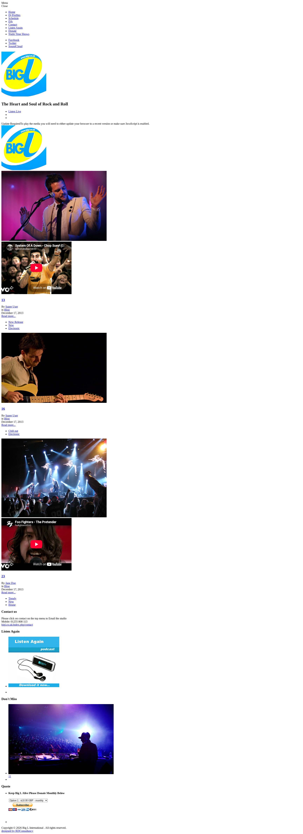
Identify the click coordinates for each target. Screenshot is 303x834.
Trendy (12, 598)
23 (3, 576)
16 (3, 409)
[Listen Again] (33, 686)
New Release (15, 322)
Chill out (13, 430)
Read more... (8, 316)
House (12, 604)
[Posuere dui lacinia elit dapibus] (54, 516)
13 (3, 300)
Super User (11, 306)
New (11, 325)
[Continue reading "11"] (61, 773)
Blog (7, 309)
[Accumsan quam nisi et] (54, 239)
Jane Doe (10, 583)
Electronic (14, 328)
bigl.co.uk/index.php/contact (17, 624)
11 (9, 776)
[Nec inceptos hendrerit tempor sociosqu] (54, 401)
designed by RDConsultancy (17, 830)
